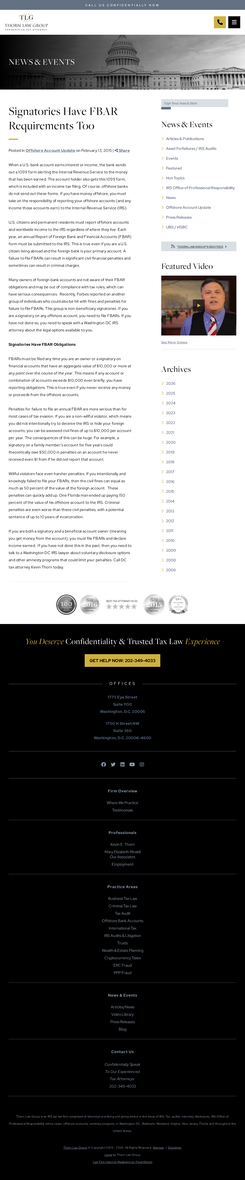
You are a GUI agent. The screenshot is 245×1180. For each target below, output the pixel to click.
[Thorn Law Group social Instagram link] (142, 764)
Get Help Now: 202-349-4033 (122, 660)
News (171, 197)
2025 (170, 393)
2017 (170, 471)
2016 (170, 481)
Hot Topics (175, 178)
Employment (123, 864)
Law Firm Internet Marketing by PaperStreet (122, 1162)
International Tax (122, 928)
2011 (169, 530)
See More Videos (174, 342)
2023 (170, 412)
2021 (170, 432)
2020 (171, 442)
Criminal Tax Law (123, 905)
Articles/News (122, 1007)
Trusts (122, 943)
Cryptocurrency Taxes (122, 957)
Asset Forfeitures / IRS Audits (191, 148)
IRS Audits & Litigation (122, 935)
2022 (170, 422)
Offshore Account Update (50, 150)
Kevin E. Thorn (123, 844)
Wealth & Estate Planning (122, 950)
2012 (170, 520)
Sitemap (158, 1148)
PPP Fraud (122, 972)
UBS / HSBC (177, 227)
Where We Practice (122, 802)
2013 (170, 511)
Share (124, 150)
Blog (122, 1029)
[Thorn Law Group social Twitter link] (113, 764)
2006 (171, 570)
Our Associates (122, 856)
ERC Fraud (122, 965)
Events (172, 158)
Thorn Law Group (75, 1148)
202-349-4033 (122, 1086)
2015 (170, 491)
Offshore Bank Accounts (122, 920)
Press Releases (179, 217)
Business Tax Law (122, 898)
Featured (174, 168)
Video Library (122, 1014)
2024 (170, 403)
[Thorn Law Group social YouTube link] (132, 764)
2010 (170, 540)
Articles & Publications (185, 138)
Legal (108, 1155)
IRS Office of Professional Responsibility (200, 187)
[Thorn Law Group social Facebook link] (103, 764)
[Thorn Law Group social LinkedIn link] (122, 764)
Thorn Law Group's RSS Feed (200, 247)
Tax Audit (122, 913)
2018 (170, 462)
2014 (170, 501)
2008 (171, 560)
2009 (171, 550)
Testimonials (122, 810)
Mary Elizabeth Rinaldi (123, 851)
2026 (170, 383)
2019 (170, 452)
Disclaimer (175, 1148)
